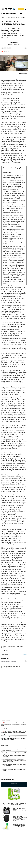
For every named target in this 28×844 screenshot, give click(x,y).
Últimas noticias (5, 720)
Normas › (25, 654)
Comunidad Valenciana (11, 14)
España (3, 17)
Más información (4, 667)
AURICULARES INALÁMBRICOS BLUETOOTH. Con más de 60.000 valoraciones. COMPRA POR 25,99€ (19, 810)
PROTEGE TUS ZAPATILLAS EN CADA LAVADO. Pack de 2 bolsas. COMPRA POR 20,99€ (14, 804)
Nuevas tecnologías (5, 661)
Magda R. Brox (14, 42)
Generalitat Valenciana (10, 17)
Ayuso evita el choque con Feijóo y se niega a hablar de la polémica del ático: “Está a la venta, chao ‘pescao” (13, 733)
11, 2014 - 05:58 (15, 44)
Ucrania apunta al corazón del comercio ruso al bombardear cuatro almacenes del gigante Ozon (13, 724)
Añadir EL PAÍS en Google (8, 51)
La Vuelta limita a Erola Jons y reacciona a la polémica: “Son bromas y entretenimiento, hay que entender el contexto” (13, 738)
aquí (22, 670)
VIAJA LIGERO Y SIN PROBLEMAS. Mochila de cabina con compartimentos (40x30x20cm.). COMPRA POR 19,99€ (20, 818)
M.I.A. (5, 728)
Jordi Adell (13, 661)
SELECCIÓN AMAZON (14, 784)
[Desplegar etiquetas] (26, 661)
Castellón (23, 17)
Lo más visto (4, 745)
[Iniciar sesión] (25, 9)
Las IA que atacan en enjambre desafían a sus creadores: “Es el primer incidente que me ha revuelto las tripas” (14, 769)
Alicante (18, 17)
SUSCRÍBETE (20, 9)
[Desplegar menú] (2, 9)
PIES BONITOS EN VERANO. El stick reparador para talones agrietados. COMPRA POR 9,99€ (19, 826)
